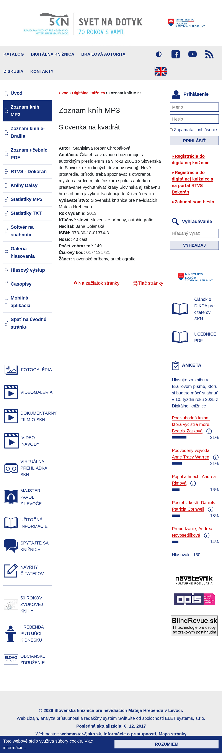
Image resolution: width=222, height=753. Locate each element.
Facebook (175, 54)
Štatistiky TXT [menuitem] (26, 213)
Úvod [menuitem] (16, 93)
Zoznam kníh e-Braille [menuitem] (28, 132)
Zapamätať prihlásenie (195, 129)
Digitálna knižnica (52, 54)
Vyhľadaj (194, 245)
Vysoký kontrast (158, 54)
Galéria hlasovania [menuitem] (23, 252)
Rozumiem (166, 744)
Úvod (64, 93)
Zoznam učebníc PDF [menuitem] (29, 153)
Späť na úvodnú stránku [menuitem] (28, 323)
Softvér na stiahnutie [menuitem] (22, 230)
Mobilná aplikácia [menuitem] (20, 301)
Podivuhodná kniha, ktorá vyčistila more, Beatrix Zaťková (191, 424)
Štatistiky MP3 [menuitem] (26, 199)
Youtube (192, 54)
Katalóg (13, 54)
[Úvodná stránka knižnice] (111, 23)
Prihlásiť (194, 140)
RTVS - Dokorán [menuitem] (29, 171)
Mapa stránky (172, 733)
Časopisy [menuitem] (21, 284)
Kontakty (42, 71)
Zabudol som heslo (194, 201)
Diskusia (13, 71)
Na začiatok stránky (98, 283)
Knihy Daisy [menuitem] (24, 185)
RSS (209, 54)
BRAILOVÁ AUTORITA (103, 54)
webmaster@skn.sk (80, 733)
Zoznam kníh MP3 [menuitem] (25, 110)
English (160, 71)
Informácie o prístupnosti (130, 733)
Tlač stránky (150, 283)
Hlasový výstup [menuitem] (28, 270)
